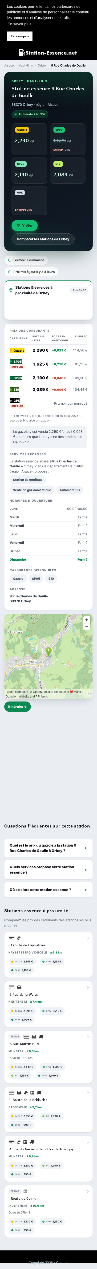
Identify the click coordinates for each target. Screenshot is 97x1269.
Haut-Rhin (25, 65)
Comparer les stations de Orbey (43, 239)
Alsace (9, 65)
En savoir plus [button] (19, 24)
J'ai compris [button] (19, 36)
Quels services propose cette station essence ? (42, 870)
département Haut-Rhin (65, 466)
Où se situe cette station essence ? (40, 889)
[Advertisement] (48, 764)
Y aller (27, 225)
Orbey (42, 65)
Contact (62, 1263)
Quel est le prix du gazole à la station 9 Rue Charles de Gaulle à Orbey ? (43, 848)
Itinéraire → (17, 707)
